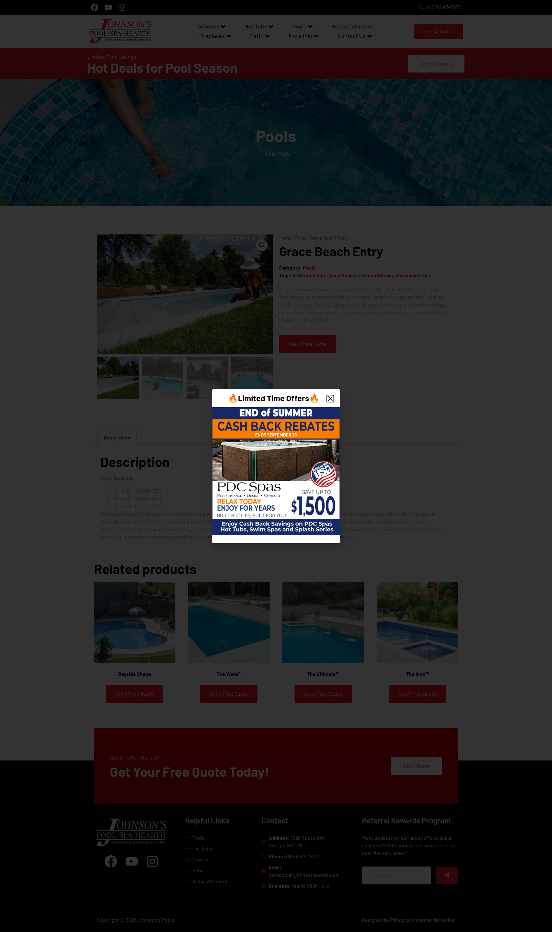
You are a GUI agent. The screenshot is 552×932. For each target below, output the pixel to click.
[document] (276, 466)
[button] (330, 398)
